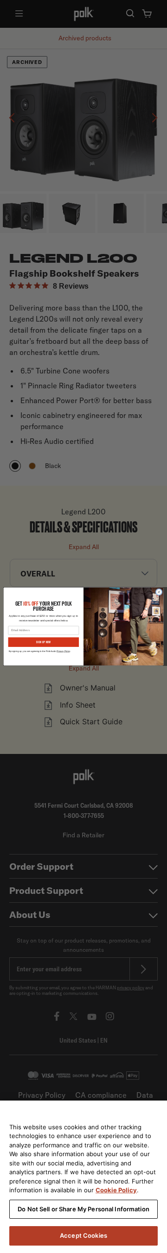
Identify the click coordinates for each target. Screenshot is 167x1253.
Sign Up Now (43, 642)
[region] (83, 1177)
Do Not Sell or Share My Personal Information (83, 1209)
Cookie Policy (116, 1190)
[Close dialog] (159, 592)
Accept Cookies (83, 1235)
